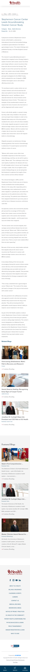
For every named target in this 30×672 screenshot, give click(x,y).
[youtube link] (16, 580)
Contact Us (15, 600)
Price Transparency (15, 626)
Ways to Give (15, 633)
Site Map (15, 662)
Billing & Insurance (15, 589)
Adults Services (16, 29)
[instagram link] (13, 580)
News (9, 29)
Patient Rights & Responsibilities (15, 619)
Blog (5, 14)
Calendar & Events (15, 593)
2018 (9, 14)
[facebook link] (10, 580)
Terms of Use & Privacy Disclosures (15, 660)
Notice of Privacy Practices (15, 611)
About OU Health (15, 586)
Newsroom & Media (15, 608)
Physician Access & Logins (15, 622)
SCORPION (18, 655)
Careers (15, 597)
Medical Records (15, 604)
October (14, 14)
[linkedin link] (19, 580)
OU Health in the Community (15, 615)
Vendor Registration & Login (15, 630)
